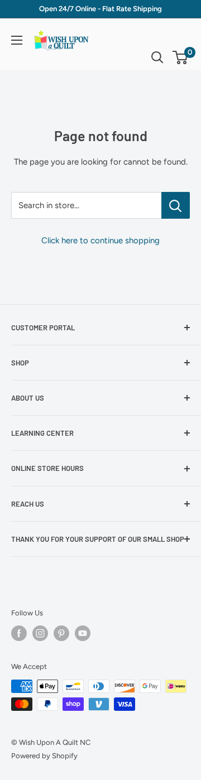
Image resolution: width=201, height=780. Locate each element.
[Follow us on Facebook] (19, 633)
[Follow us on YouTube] (82, 633)
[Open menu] (16, 40)
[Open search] (157, 57)
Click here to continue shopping (100, 240)
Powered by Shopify (44, 756)
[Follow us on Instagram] (40, 633)
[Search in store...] (175, 205)
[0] (181, 57)
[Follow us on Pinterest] (61, 633)
